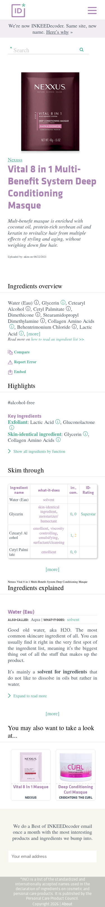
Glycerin (50, 302)
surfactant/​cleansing (48, 542)
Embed (20, 371)
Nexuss (15, 159)
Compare (22, 352)
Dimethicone (21, 314)
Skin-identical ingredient (34, 434)
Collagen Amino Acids (71, 320)
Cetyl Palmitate (48, 308)
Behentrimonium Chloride (43, 326)
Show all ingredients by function (39, 451)
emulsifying (48, 537)
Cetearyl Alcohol (18, 535)
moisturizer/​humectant (48, 518)
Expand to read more (30, 695)
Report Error (25, 362)
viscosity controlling (51, 531)
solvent (48, 499)
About (67, 903)
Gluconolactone (79, 422)
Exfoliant (17, 422)
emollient (40, 528)
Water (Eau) (20, 302)
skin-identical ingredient (48, 509)
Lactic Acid (42, 422)
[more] (33, 333)
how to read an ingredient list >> (57, 339)
